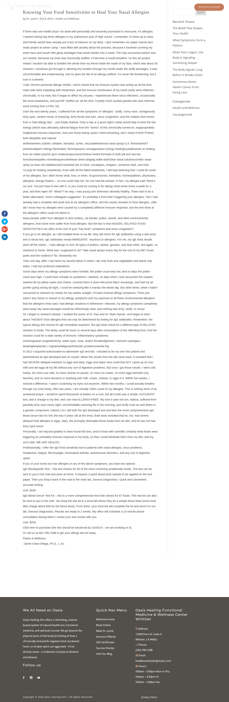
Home (54, 7)
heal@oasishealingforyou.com (153, 661)
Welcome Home (105, 619)
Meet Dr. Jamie (105, 631)
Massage (153, 7)
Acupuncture (130, 7)
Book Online (103, 625)
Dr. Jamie (31, 18)
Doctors (68, 7)
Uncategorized (182, 114)
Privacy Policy (149, 696)
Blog (186, 7)
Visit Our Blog (104, 654)
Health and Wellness (67, 18)
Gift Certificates (105, 642)
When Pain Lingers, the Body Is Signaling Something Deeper (188, 57)
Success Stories (105, 648)
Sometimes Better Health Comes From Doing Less (186, 87)
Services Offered (106, 636)
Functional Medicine (97, 7)
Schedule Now (209, 7)
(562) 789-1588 (144, 650)
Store (171, 7)
